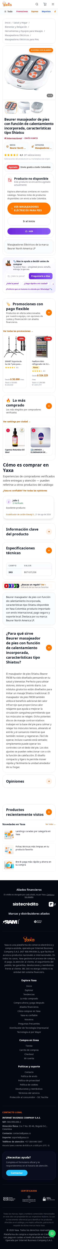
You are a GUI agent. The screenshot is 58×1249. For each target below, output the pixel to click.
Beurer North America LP (18, 148)
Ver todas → (51, 824)
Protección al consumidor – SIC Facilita (29, 1097)
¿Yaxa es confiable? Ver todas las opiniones (25, 490)
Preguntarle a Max (40, 276)
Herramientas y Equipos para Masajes (24, 31)
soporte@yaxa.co (20, 1137)
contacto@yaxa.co (22, 1133)
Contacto (29, 1072)
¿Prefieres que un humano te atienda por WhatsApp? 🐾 (29, 289)
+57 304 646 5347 (33, 1141)
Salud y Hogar (21, 22)
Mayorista (46, 11)
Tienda (29, 1045)
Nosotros (29, 1019)
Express (34, 11)
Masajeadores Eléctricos (17, 35)
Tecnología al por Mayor (29, 1032)
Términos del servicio (29, 1093)
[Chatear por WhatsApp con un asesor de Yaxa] (52, 1233)
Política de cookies (29, 1084)
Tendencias (29, 994)
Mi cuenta (29, 1058)
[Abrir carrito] (44, 4)
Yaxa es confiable (29, 1015)
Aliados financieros (29, 1006)
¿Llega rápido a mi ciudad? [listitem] (36, 283)
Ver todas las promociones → (18, 331)
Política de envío (29, 1076)
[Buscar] (37, 4)
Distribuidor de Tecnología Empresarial (29, 1027)
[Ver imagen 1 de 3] (11, 108)
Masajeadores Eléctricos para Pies (22, 39)
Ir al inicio (29, 221)
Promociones (22, 11)
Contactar (17, 1173)
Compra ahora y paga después (29, 1002)
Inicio (7, 22)
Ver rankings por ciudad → (16, 421)
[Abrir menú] (53, 4)
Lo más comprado (29, 998)
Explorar (29, 990)
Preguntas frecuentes (29, 1023)
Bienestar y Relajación (16, 26)
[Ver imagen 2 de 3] (24, 108)
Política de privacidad (29, 1080)
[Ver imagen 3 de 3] (37, 108)
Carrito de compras (29, 1050)
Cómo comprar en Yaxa (29, 1011)
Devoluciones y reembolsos (29, 1088)
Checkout (29, 1054)
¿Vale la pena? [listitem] (12, 283)
